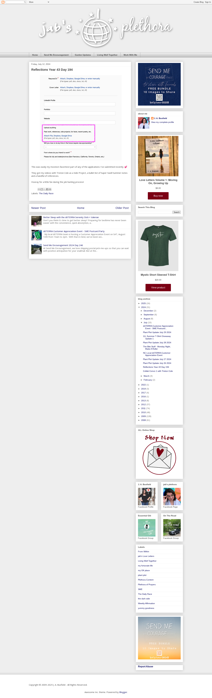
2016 (143, 396)
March (147, 376)
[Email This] (39, 189)
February (148, 380)
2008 (143, 420)
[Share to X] (44, 189)
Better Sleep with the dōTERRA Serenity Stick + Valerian (71, 217)
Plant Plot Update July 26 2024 (157, 363)
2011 (143, 408)
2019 (143, 389)
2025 (143, 303)
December (149, 311)
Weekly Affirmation (146, 603)
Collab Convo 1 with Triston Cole (158, 371)
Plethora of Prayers (147, 584)
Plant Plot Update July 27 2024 (157, 359)
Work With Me (130, 55)
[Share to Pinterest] (50, 189)
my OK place (144, 570)
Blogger (123, 692)
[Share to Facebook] (47, 189)
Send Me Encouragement (56, 55)
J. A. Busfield (160, 118)
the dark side (144, 598)
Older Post (122, 208)
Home (35, 55)
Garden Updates (83, 55)
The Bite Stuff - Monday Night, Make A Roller (157, 347)
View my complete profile (162, 122)
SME (140, 589)
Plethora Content (145, 580)
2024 (143, 307)
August (147, 318)
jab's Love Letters (146, 556)
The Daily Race (46, 193)
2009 (143, 416)
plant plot (142, 575)
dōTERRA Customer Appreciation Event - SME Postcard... (158, 327)
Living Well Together (107, 55)
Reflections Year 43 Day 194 (156, 367)
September (149, 314)
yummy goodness (146, 608)
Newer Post (38, 208)
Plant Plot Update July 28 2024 (157, 342)
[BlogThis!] (41, 189)
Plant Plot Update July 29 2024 (157, 332)
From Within (143, 551)
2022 (143, 385)
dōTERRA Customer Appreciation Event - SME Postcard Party (74, 231)
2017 (143, 392)
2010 (143, 412)
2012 (143, 404)
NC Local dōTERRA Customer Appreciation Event (156, 354)
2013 (143, 400)
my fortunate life (145, 565)
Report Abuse (145, 666)
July (146, 322)
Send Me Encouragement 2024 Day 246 (63, 245)
